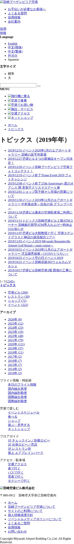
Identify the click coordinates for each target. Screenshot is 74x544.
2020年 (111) (16, 344)
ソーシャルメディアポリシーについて (35, 519)
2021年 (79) (15, 340)
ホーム (12, 125)
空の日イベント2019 (35, 258)
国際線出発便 (17, 397)
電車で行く (16, 476)
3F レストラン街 (19, 448)
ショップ (14, 420)
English (12, 43)
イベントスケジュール (23, 412)
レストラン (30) (19, 296)
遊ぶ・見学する (19, 425)
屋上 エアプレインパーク (25, 452)
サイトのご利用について (25, 511)
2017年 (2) (15, 356)
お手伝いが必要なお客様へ (27, 9)
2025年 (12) (15, 323)
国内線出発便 (17, 388)
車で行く (14, 468)
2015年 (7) (15, 365)
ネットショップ (19, 429)
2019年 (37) (15, 348)
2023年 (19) (15, 331)
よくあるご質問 (19, 523)
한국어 (12, 55)
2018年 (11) (15, 352)
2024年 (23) (15, 327)
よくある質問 (17, 13)
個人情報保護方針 (20, 515)
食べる (12, 416)
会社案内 (14, 21)
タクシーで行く (19, 480)
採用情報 (14, 17)
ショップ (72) (17, 300)
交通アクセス (17, 464)
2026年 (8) (15, 319)
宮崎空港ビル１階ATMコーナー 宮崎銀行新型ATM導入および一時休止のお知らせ (40, 225)
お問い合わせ (17, 531)
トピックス (16, 129)
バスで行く (16, 472)
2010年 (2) (15, 373)
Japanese (13, 59)
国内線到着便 (17, 392)
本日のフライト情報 (22, 384)
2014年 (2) (15, 369)
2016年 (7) (15, 360)
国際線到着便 (17, 401)
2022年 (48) (15, 336)
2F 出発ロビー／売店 (22, 444)
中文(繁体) (15, 51)
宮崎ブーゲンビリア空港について (31, 506)
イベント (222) (18, 305)
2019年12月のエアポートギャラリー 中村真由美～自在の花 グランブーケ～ (40, 204)
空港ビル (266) (18, 292)
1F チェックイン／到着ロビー (29, 440)
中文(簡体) (15, 47)
